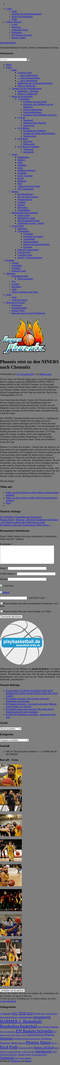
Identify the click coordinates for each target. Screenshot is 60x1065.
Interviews (16, 27)
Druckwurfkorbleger (32, 109)
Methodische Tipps (26, 218)
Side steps (27, 141)
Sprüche (21, 204)
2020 (43, 1014)
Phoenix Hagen (19, 37)
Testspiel (21, 1054)
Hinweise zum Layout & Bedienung (28, 313)
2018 (22, 1013)
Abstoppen (28, 149)
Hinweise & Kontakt (15, 302)
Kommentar (6, 544)
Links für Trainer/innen (28, 249)
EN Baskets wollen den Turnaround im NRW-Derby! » (25, 525)
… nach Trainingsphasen (28, 78)
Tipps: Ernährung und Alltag (25, 292)
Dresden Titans (10, 1032)
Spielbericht (43, 1051)
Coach (9, 8)
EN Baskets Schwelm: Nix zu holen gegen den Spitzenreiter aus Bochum (27, 700)
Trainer (27, 1055)
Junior (9, 294)
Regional (10, 260)
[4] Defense (22, 138)
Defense (21, 160)
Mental (15, 191)
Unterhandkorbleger (32, 112)
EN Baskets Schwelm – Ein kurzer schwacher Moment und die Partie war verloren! (31, 705)
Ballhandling (23, 157)
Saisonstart (10, 1052)
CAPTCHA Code (36, 598)
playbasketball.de (8, 42)
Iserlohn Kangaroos (22, 1039)
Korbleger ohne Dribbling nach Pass (40, 115)
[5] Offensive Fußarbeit (28, 146)
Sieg (33, 1052)
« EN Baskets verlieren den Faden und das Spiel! (22, 522)
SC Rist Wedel (26, 1052)
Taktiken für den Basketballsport (27, 14)
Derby (2, 1032)
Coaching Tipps (24, 255)
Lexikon (15, 284)
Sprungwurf (28, 125)
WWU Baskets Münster (23, 1058)
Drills (14, 11)
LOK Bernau (46, 1039)
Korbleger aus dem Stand (35, 101)
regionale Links (19, 271)
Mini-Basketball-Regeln (28, 220)
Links (14, 289)
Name (3, 568)
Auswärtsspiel (42, 1017)
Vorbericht (7, 1058)
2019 (29, 1013)
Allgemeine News (20, 29)
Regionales (17, 32)
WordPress (15, 1061)
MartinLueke (46, 374)
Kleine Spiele (23, 215)
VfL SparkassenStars (39, 1055)
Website (3, 579)
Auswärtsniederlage (9, 1017)
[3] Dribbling (23, 128)
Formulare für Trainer (33, 236)
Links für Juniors (19, 300)
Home (9, 64)
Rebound (21, 181)
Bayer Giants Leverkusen (48, 1027)
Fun (13, 281)
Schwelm (18, 1052)
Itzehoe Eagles (35, 1039)
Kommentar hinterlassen (47, 519)
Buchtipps (16, 286)
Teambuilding (23, 210)
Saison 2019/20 (44, 1047)
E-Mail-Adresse (8, 573)
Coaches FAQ (24, 252)
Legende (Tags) (24, 72)
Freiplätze (16, 268)
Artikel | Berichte (14, 22)
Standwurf (28, 120)
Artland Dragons (51, 1014)
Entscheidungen (24, 199)
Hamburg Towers (21, 1035)
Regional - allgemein (25, 519)
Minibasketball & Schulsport (25, 212)
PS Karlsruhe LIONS (25, 1048)
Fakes (20, 167)
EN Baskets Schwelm (22, 35)
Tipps (14, 297)
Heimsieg (49, 1034)
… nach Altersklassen (27, 80)
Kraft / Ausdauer (25, 175)
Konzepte (27, 247)
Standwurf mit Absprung (34, 123)
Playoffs (54, 1043)
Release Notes (18, 310)
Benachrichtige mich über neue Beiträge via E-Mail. (27, 611)
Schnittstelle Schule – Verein (30, 223)
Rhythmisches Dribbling (34, 130)
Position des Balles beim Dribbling (39, 133)
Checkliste (28, 234)
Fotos (13, 1035)
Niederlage (5, 1043)
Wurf (19, 183)
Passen (20, 178)
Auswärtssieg (25, 1017)
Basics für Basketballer (22, 16)
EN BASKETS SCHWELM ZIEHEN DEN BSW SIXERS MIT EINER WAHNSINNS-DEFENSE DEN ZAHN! (32, 693)
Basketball (28, 1026)
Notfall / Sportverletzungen (29, 257)
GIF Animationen (25, 189)
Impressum (17, 305)
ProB (13, 1047)
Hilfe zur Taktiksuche (27, 93)
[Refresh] (4, 592)
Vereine (15, 263)
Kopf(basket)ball (25, 194)
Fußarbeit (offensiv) (26, 170)
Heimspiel (6, 1038)
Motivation (22, 207)
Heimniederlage (36, 1034)
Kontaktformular (19, 308)
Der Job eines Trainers (27, 197)
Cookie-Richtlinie (8, 1001)
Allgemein (10, 273)
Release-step (29, 144)
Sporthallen (17, 265)
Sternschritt (28, 152)
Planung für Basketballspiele (36, 244)
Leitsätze (21, 202)
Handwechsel (29, 136)
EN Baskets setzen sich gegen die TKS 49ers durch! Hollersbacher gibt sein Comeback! (30, 710)
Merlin (28, 1061)
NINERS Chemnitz (14, 517)
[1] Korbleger (23, 99)
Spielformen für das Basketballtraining (35, 83)
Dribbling (21, 165)
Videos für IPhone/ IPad (28, 186)
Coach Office (18, 226)
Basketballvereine (20, 276)
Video (14, 19)
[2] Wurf (21, 117)
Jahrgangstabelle (30, 241)
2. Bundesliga (5, 1013)
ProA (39, 517)
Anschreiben (29, 239)
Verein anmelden (25, 278)
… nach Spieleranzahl (27, 75)
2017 (2, 517)
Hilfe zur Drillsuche (26, 86)
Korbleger (22, 173)
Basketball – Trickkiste (27, 91)
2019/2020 (37, 1014)
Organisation (23, 231)
